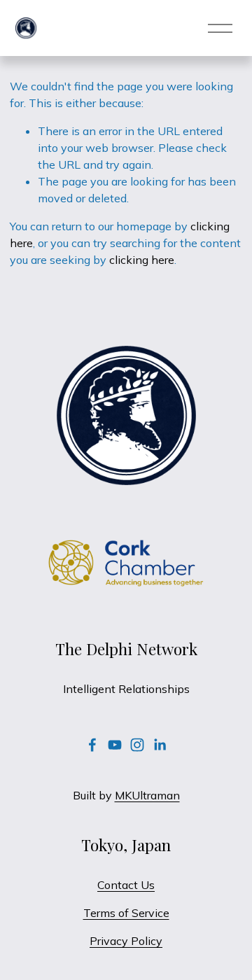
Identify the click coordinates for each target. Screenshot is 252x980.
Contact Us (126, 885)
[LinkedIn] (160, 745)
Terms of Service (126, 913)
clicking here (141, 260)
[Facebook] (92, 745)
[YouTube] (115, 745)
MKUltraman (147, 795)
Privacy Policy (126, 941)
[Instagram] (137, 745)
